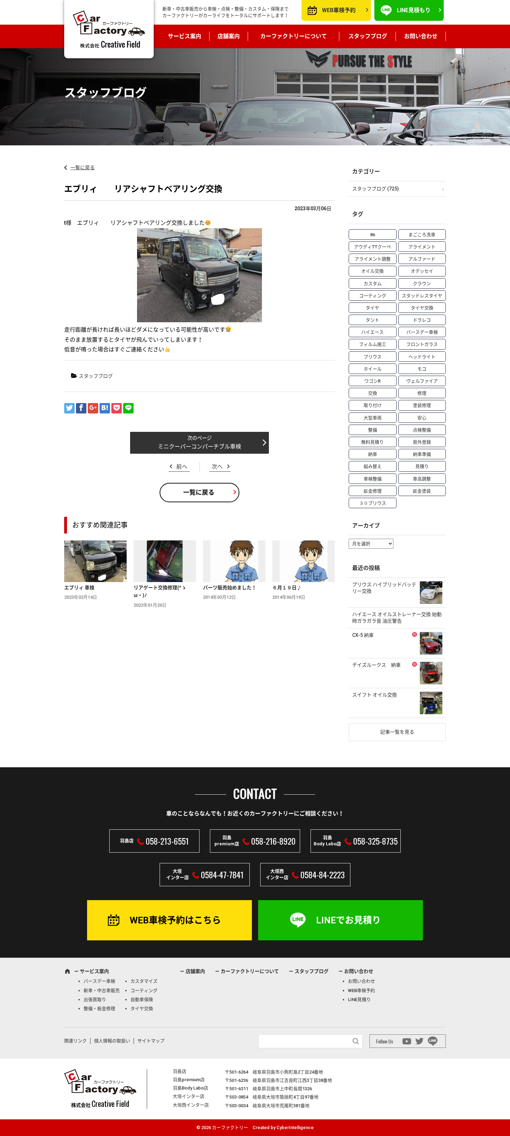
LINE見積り (359, 999)
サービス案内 (184, 36)
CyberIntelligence (295, 1127)
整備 (372, 430)
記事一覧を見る (397, 732)
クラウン (422, 283)
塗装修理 (422, 405)
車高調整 (422, 478)
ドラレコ (422, 320)
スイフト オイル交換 (374, 695)
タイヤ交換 (422, 307)
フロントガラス (422, 344)
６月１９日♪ (286, 587)
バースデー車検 (422, 332)
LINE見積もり (414, 10)
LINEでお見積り (348, 920)
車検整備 (373, 478)
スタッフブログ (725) (375, 188)
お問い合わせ (420, 36)
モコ (421, 368)
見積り (422, 466)
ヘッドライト (421, 356)
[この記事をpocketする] (116, 408)
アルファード (421, 259)
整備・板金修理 (99, 1008)
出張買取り (95, 999)
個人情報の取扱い (112, 1040)
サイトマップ (150, 1040)
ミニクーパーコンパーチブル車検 (199, 446)
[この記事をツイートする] (69, 408)
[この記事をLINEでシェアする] (128, 408)
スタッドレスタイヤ (422, 295)
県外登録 (422, 442)
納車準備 (422, 454)
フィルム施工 (372, 344)
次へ (217, 466)
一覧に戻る (82, 167)
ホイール (373, 368)
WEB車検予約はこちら (175, 920)
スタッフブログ (367, 36)
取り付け (373, 405)
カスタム (373, 283)
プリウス (373, 356)
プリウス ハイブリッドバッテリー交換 (384, 588)
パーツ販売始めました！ (229, 587)
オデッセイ (422, 271)
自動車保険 (141, 999)
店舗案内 (229, 36)
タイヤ (372, 307)
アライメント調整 (373, 259)
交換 (372, 393)
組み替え (373, 466)
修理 (421, 393)
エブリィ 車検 (79, 587)
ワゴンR (372, 381)
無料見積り (372, 442)
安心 (421, 417)
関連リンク (75, 1040)
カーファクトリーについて (293, 36)
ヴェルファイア (422, 381)
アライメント (421, 246)
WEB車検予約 (339, 10)
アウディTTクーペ (372, 246)
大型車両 (373, 417)
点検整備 (422, 430)
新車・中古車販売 (102, 990)
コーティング (372, 295)
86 (372, 234)
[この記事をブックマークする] (105, 408)
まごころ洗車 (421, 234)
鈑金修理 (373, 491)
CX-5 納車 (363, 635)
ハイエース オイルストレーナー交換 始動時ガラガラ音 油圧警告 (397, 618)
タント (372, 320)
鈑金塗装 (422, 491)
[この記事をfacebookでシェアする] (81, 408)
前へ (181, 466)
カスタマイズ (144, 981)
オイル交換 (372, 271)
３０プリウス (372, 503)
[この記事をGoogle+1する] (93, 408)
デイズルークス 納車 (376, 665)
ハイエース (372, 332)
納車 (372, 454)
